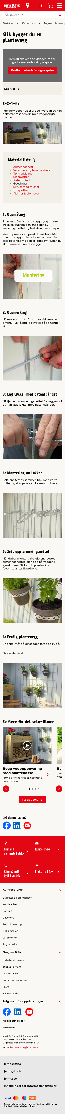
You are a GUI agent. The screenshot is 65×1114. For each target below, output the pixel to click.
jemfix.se (10, 1078)
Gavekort (8, 917)
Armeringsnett (23, 167)
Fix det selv (30, 799)
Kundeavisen (10, 904)
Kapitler (9, 88)
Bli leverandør (11, 993)
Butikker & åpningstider (17, 897)
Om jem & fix (12, 952)
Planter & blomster (26, 193)
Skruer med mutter (26, 186)
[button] (29, 789)
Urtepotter (20, 190)
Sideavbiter (21, 177)
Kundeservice (13, 889)
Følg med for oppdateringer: (23, 1001)
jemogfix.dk (12, 1071)
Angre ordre (10, 944)
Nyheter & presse (13, 960)
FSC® (6, 986)
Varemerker (10, 937)
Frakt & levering (12, 924)
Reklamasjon (10, 930)
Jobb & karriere (12, 966)
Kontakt (7, 911)
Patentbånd (21, 180)
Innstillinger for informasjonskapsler (30, 1086)
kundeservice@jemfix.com (24, 1047)
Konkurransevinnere (15, 980)
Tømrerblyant (22, 173)
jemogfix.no (12, 1064)
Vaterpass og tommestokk (31, 170)
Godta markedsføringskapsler (32, 70)
